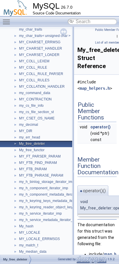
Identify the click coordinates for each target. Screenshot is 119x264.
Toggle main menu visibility (7, 21)
